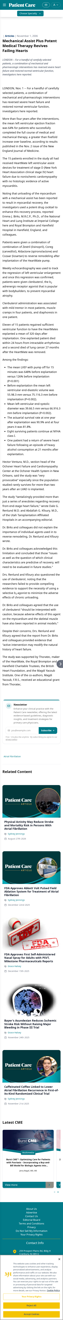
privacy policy (11, 739)
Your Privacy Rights (31, 1234)
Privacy (31, 1227)
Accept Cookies (31, 1314)
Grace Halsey (14, 966)
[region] (31, 1287)
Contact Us (31, 1216)
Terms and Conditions (31, 1223)
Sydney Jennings (16, 833)
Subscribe (46, 730)
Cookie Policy (53, 1290)
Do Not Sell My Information (31, 1231)
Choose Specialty (28, 13)
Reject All (31, 1305)
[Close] (59, 1259)
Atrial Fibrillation (12, 756)
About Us (31, 1209)
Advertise (31, 1212)
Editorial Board (31, 1220)
